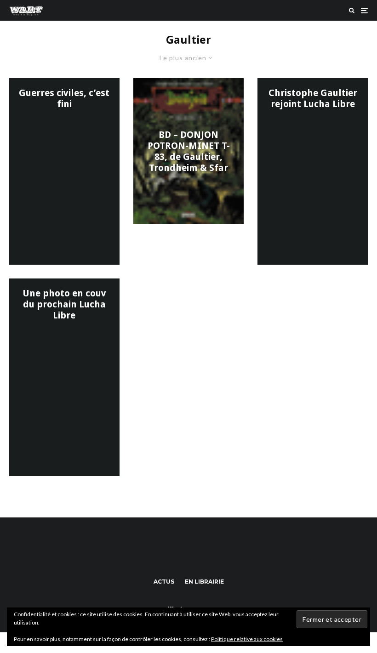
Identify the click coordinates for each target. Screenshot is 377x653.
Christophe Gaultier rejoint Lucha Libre (312, 98)
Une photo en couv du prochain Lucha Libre (64, 304)
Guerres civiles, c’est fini (64, 98)
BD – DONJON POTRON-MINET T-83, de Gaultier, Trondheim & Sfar (189, 151)
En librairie (204, 581)
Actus (164, 581)
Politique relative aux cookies (247, 639)
